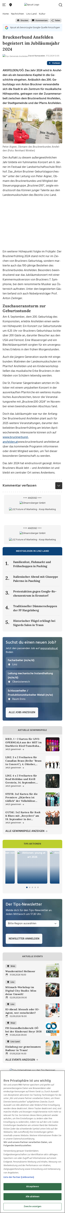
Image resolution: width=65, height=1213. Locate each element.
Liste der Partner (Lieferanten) (18, 1177)
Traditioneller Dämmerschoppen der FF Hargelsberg (35, 608)
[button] (4, 5)
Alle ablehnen (33, 1196)
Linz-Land (31, 14)
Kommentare (41, 20)
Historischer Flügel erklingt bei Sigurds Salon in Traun (34, 623)
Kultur (42, 14)
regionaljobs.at (49, 648)
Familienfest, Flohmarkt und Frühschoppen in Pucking (32, 564)
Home (6, 14)
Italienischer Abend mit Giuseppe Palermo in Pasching (35, 579)
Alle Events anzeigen (20, 1060)
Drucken (24, 20)
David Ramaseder (36, 56)
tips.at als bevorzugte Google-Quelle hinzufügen (35, 28)
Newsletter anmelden (24, 939)
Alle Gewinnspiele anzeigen (25, 831)
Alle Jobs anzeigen (22, 712)
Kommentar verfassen (19, 485)
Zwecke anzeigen (32, 1206)
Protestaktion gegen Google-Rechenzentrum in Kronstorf (35, 593)
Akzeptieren (32, 1186)
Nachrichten (17, 14)
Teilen (57, 20)
